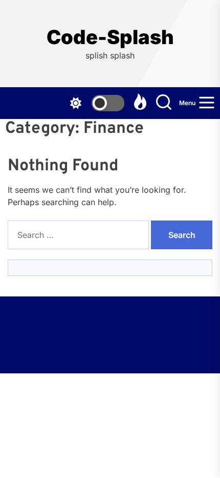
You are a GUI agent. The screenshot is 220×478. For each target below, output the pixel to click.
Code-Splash (110, 37)
